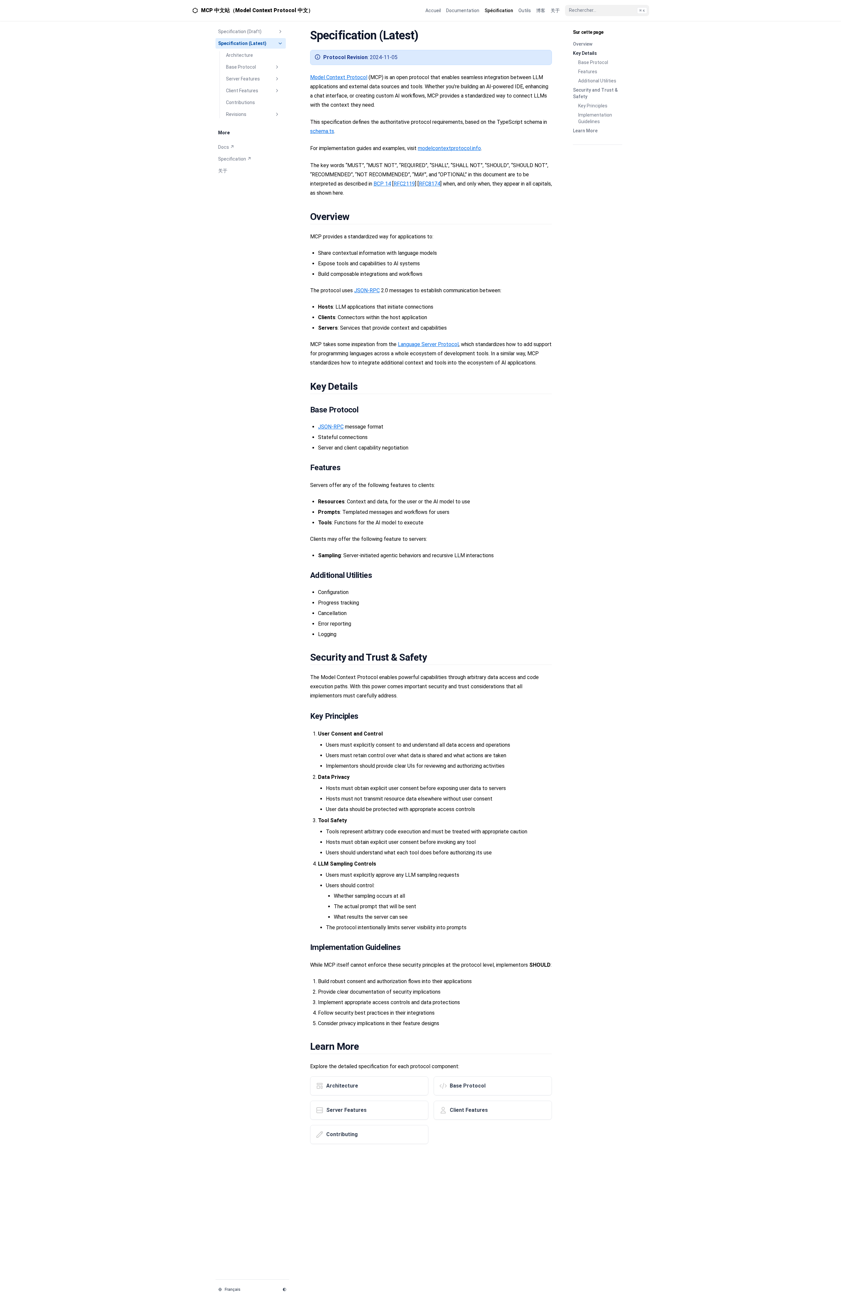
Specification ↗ (234, 159)
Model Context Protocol (338, 77)
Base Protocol (241, 67)
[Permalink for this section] (356, 216)
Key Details (585, 53)
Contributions (240, 102)
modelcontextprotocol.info (449, 148)
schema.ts (322, 131)
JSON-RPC (367, 290)
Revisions (236, 114)
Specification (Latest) (242, 43)
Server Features (243, 78)
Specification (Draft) (239, 31)
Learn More (585, 130)
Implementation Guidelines (595, 118)
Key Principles (592, 105)
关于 (222, 170)
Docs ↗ (226, 147)
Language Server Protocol (428, 344)
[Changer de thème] (284, 1289)
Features (587, 71)
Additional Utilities (597, 80)
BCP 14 (382, 184)
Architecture (239, 55)
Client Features (242, 90)
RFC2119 (404, 184)
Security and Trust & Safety (595, 93)
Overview (582, 44)
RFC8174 (429, 184)
